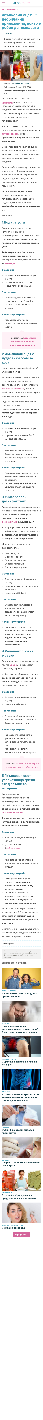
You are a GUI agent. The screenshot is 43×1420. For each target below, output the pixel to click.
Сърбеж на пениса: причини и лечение (19, 1063)
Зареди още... (21, 1234)
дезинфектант (9, 522)
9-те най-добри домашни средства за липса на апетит (19, 1197)
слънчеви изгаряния (12, 812)
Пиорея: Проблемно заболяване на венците (21, 1164)
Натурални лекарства (10, 9)
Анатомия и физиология (12, 1225)
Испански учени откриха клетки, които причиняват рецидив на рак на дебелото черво (21, 1097)
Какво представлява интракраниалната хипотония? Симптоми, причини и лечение (20, 1029)
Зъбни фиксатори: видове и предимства (18, 1131)
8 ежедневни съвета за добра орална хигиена (19, 995)
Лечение (5, 1127)
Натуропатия (7, 1193)
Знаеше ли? (6, 1092)
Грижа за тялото (9, 991)
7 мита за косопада (13, 1227)
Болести (5, 1023)
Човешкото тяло (9, 1059)
